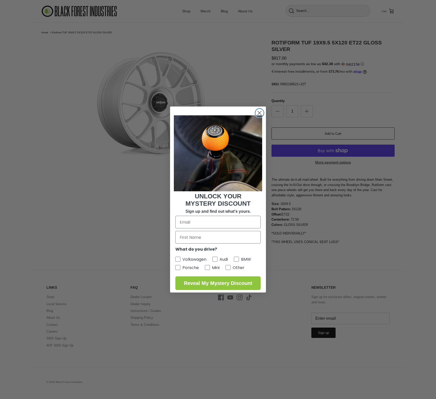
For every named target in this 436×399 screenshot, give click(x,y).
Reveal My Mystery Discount (218, 283)
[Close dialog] (259, 113)
